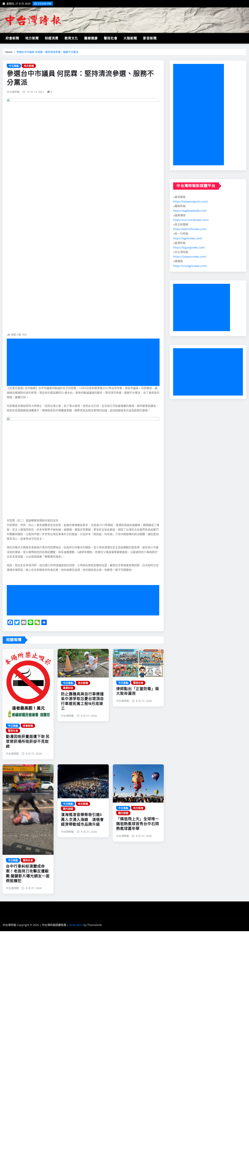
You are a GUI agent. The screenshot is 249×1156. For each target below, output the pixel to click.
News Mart (76, 925)
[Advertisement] (84, 362)
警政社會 (110, 38)
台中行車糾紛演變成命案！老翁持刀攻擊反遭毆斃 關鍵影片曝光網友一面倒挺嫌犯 (28, 874)
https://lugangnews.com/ (189, 247)
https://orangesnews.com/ (190, 266)
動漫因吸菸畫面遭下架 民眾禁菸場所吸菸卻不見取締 (28, 741)
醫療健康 (91, 38)
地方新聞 (32, 38)
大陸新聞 (130, 38)
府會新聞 (12, 38)
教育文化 (71, 38)
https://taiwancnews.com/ (189, 256)
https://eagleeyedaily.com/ (190, 210)
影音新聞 (150, 38)
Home (9, 52)
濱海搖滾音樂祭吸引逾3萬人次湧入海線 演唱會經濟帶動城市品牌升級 (82, 819)
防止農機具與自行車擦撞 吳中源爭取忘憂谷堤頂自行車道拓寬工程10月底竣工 (82, 701)
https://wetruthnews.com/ (190, 229)
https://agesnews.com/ (187, 238)
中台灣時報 (13, 91)
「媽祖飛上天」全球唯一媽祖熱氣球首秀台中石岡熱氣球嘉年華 (137, 824)
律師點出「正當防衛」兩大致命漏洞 (137, 691)
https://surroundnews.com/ (191, 220)
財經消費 (51, 38)
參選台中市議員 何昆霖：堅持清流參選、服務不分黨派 (47, 52)
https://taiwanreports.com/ (190, 201)
